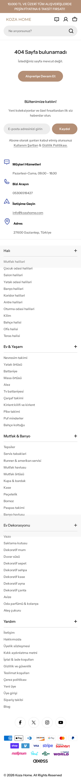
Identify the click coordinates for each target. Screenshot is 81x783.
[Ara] (71, 31)
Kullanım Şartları (26, 145)
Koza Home (23, 775)
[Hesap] (65, 19)
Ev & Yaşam (13, 346)
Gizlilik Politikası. (55, 145)
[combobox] (40, 31)
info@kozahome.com (28, 213)
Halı (7, 250)
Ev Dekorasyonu (17, 525)
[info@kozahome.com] (56, 19)
